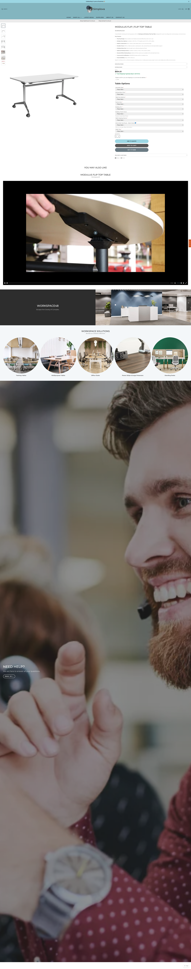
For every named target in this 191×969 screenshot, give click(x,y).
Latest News (89, 17)
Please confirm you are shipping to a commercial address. (130, 77)
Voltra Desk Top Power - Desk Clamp (124, 123)
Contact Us (120, 17)
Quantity (117, 133)
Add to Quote (131, 141)
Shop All (76, 17)
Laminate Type (119, 87)
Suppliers (100, 17)
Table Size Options (120, 97)
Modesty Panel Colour (121, 111)
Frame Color (118, 102)
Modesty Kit (118, 107)
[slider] (88, 283)
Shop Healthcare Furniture (87, 21)
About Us (109, 17)
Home (69, 17)
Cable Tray (118, 129)
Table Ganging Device (121, 118)
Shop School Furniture (105, 21)
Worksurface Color (120, 92)
